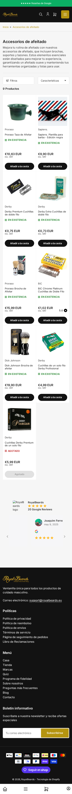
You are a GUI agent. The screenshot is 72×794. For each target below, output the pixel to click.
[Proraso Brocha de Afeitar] (19, 265)
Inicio (6, 26)
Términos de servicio (16, 632)
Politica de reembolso (17, 623)
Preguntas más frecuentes (20, 688)
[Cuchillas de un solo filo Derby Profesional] (52, 342)
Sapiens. (43, 129)
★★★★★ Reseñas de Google (36, 3)
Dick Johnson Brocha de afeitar (19, 367)
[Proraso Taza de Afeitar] (19, 111)
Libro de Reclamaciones (18, 641)
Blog (6, 692)
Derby (8, 206)
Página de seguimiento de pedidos (25, 637)
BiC (40, 283)
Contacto (9, 697)
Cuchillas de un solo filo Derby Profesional (52, 367)
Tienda (7, 665)
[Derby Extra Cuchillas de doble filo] (52, 188)
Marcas (8, 669)
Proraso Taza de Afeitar (18, 134)
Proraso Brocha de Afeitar (15, 290)
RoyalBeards (28, 779)
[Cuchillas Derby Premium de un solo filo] (19, 419)
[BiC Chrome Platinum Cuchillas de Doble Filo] (52, 265)
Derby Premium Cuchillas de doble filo (19, 213)
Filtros (13, 80)
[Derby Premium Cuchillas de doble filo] (19, 188)
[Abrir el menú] (65, 14)
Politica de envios (14, 628)
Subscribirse (55, 732)
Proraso (9, 129)
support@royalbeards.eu (45, 600)
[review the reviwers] (30, 532)
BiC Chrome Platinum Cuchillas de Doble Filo (51, 290)
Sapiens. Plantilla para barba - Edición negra (50, 136)
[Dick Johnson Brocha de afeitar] (19, 342)
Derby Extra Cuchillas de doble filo (52, 213)
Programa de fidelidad (17, 678)
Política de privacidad (17, 618)
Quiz (6, 674)
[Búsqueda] (41, 14)
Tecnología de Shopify (48, 779)
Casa (6, 660)
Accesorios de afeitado (26, 26)
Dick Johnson (12, 360)
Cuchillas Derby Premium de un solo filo (19, 444)
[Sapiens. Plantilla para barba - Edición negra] (52, 111)
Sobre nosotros (13, 683)
